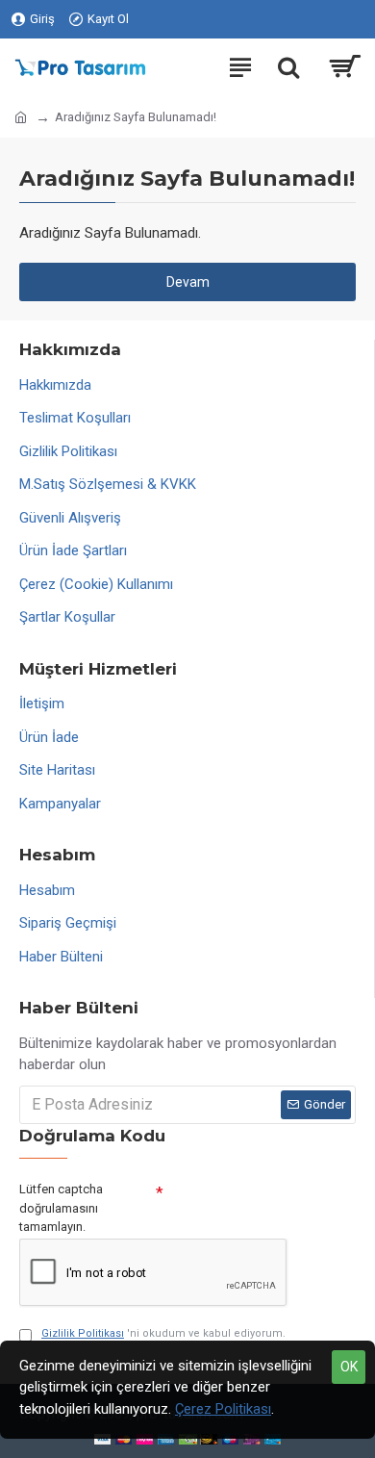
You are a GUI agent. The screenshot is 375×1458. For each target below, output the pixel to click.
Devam (188, 282)
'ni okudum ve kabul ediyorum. (163, 1333)
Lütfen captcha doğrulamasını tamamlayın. (61, 1208)
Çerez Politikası (223, 1409)
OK (349, 1366)
